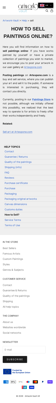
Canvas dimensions (16, 204)
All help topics (11, 306)
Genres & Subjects (13, 269)
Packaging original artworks (21, 198)
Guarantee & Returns (15, 290)
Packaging (11, 193)
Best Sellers (9, 248)
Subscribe (15, 359)
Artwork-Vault (11, 20)
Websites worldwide (14, 327)
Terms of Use (12, 225)
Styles (6, 264)
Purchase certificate (16, 183)
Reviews (9, 177)
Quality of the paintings (18, 161)
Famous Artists (11, 253)
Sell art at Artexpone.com (17, 131)
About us (8, 322)
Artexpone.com (33, 67)
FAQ (7, 172)
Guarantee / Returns (16, 156)
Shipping (8, 301)
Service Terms (13, 220)
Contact (9, 151)
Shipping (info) (13, 167)
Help (24, 20)
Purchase (10, 188)
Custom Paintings (13, 258)
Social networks (12, 332)
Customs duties (13, 209)
